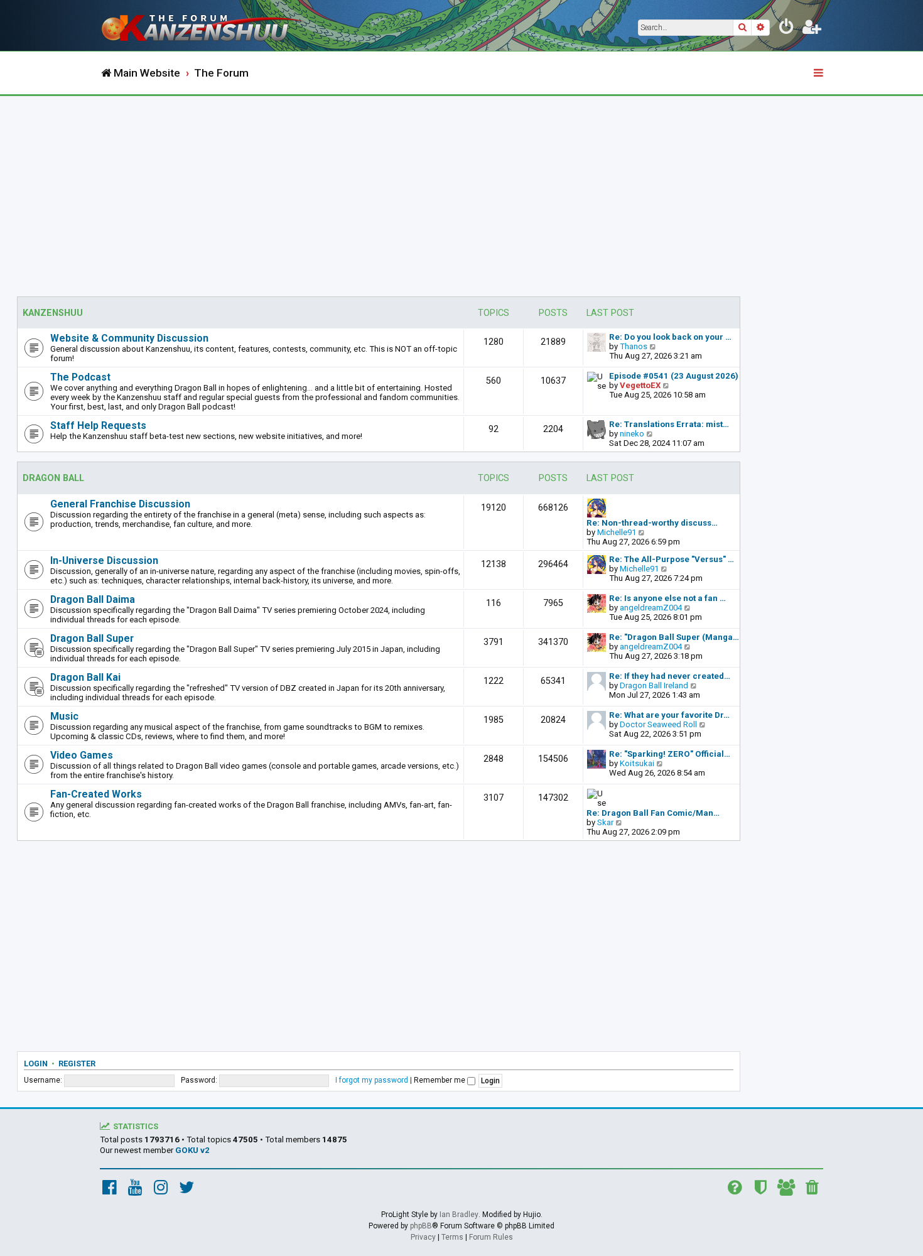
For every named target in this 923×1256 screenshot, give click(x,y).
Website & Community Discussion (129, 338)
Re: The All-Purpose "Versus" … (671, 559)
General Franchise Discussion (120, 504)
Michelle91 (616, 532)
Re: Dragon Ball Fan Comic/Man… (653, 813)
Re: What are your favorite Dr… (669, 715)
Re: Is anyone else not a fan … (667, 598)
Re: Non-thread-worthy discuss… (652, 523)
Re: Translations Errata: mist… (669, 424)
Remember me (440, 1080)
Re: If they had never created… (669, 676)
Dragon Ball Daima (92, 599)
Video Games (81, 755)
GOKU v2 (192, 1150)
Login (36, 1063)
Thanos (633, 346)
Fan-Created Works (96, 794)
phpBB (421, 1225)
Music (64, 716)
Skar (605, 822)
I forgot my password (371, 1080)
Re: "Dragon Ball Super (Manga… (674, 637)
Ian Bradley (459, 1214)
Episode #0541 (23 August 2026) (673, 376)
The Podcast (80, 377)
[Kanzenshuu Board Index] (204, 25)
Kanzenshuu (53, 313)
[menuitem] (786, 29)
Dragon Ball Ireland (654, 685)
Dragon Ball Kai (85, 677)
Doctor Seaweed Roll (658, 724)
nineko (632, 433)
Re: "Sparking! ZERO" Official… (669, 754)
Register (76, 1063)
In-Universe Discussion (104, 560)
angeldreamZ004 (651, 607)
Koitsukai (637, 763)
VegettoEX (640, 385)
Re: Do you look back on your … (670, 337)
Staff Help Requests (98, 425)
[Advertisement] (461, 190)
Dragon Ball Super (92, 638)
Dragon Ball (53, 478)
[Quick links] (819, 73)
